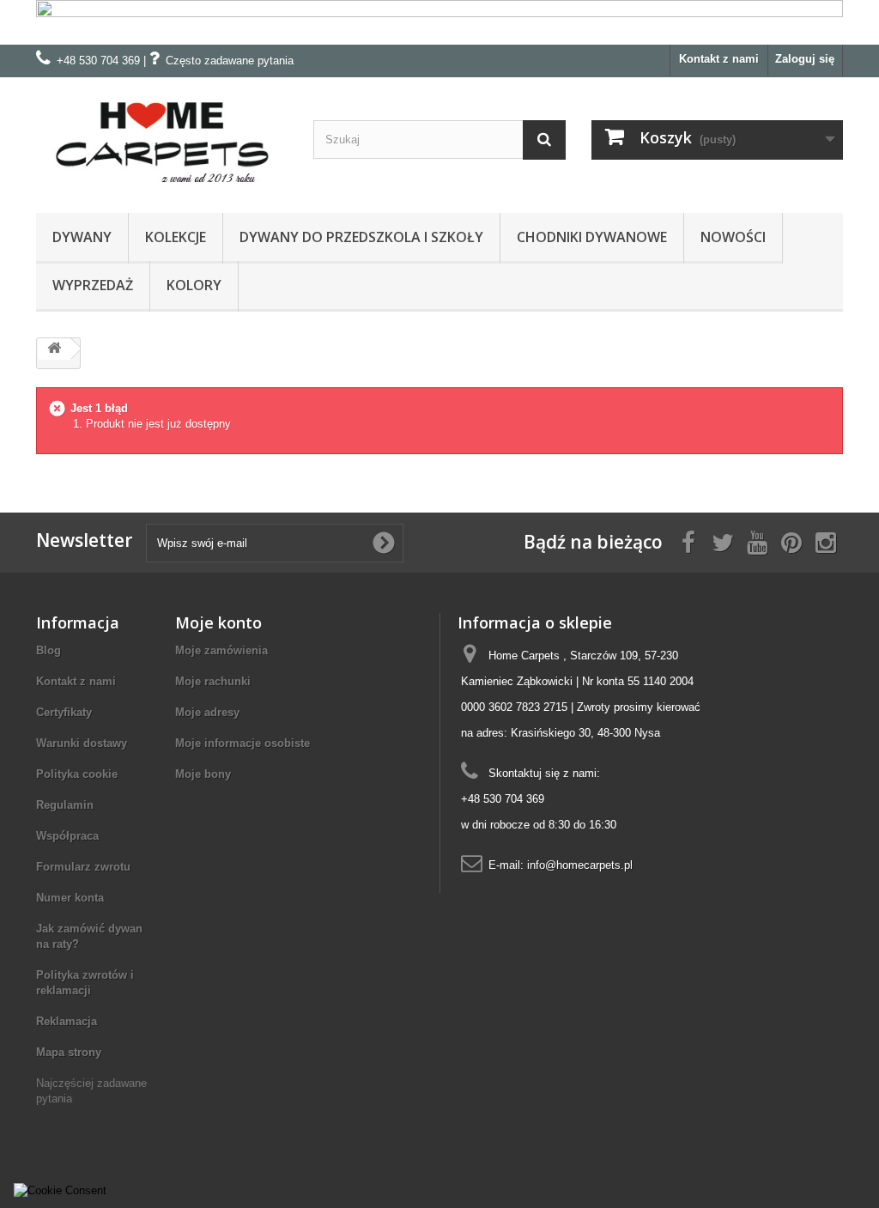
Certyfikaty (64, 712)
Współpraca (67, 835)
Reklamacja (66, 1021)
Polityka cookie (77, 774)
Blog (48, 650)
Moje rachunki (213, 681)
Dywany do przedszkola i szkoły (361, 237)
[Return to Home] (54, 349)
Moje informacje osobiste (242, 743)
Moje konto (218, 622)
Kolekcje (175, 237)
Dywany (82, 237)
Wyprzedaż (92, 285)
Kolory (194, 285)
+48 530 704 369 (98, 60)
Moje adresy (207, 712)
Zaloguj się (804, 58)
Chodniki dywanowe (592, 237)
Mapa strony (68, 1052)
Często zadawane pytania (230, 60)
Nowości (733, 237)
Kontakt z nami (719, 58)
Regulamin (65, 804)
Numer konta (70, 897)
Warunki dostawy (81, 743)
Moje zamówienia (221, 650)
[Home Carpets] (162, 140)
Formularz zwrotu (83, 866)
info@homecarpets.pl (580, 865)
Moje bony (203, 774)
